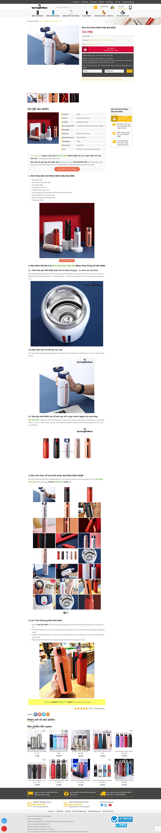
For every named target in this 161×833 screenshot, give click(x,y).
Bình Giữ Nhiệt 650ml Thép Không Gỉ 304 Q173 (102, 781)
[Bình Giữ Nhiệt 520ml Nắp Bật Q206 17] (53, 45)
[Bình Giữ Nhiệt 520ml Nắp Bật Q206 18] (42, 98)
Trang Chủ (76, 2)
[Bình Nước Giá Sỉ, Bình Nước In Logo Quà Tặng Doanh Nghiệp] (39, 6)
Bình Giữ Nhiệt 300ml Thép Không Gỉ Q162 (36, 752)
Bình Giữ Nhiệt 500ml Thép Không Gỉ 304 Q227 (58, 781)
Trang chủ (30, 21)
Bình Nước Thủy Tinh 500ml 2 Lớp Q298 (80, 752)
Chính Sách (109, 2)
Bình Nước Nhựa (53, 16)
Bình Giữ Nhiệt (37, 16)
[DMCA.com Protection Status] (121, 825)
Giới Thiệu (85, 2)
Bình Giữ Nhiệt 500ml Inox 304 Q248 (58, 752)
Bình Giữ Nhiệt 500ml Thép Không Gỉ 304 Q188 (80, 781)
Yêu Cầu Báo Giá (123, 16)
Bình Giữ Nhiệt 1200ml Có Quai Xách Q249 (124, 752)
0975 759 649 (75, 804)
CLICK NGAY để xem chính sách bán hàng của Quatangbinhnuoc (103, 79)
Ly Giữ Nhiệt (86, 16)
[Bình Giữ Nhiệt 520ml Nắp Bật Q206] (63, 98)
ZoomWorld (50, 829)
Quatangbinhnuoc (36, 156)
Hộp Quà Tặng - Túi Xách (103, 16)
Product (36, 21)
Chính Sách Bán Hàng (79, 811)
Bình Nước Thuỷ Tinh (71, 16)
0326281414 (58, 482)
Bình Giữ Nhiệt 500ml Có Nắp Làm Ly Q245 (37, 781)
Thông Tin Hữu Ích (128, 2)
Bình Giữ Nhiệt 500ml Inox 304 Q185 (102, 752)
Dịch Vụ (101, 2)
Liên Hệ (117, 2)
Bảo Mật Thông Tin (94, 811)
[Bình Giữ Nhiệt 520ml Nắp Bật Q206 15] (74, 97)
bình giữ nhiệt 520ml (92, 44)
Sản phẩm (93, 2)
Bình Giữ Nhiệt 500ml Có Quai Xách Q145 (124, 781)
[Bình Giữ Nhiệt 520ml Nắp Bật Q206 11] (32, 98)
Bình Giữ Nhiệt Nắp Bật (107, 40)
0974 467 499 (122, 8)
